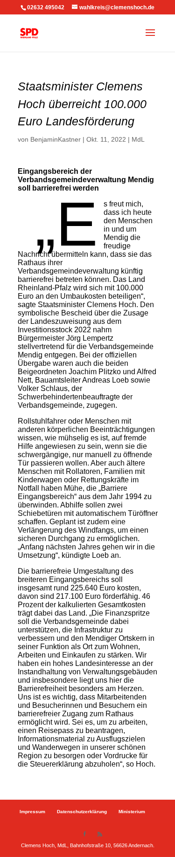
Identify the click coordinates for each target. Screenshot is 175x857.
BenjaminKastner (55, 139)
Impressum (32, 811)
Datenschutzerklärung (82, 811)
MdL (138, 139)
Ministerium (132, 811)
